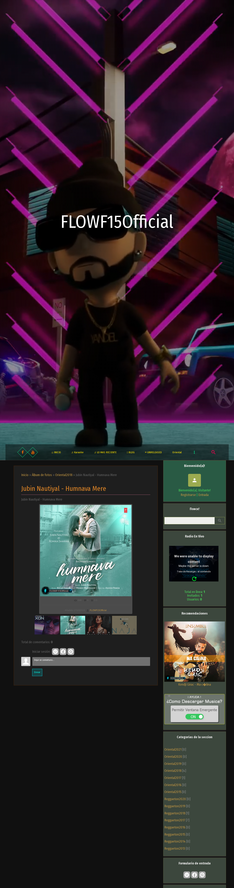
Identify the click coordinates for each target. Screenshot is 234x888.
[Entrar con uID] (55, 651)
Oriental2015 (172, 792)
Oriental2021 (173, 750)
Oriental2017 (172, 778)
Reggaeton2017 (174, 820)
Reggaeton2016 (174, 827)
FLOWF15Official (117, 222)
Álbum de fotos (42, 475)
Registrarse (188, 495)
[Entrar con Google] (70, 651)
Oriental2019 (173, 764)
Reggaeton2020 (175, 799)
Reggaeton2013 (174, 849)
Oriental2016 (173, 785)
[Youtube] (32, 452)
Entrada (203, 495)
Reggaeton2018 (174, 813)
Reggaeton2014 (175, 841)
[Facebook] (22, 452)
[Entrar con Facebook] (63, 651)
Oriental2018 (63, 475)
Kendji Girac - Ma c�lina (194, 684)
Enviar (37, 672)
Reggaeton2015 (174, 834)
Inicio (25, 475)
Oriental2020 (173, 757)
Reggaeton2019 (174, 806)
